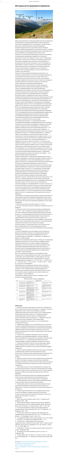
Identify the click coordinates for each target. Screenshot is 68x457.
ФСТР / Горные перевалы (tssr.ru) (24, 445)
